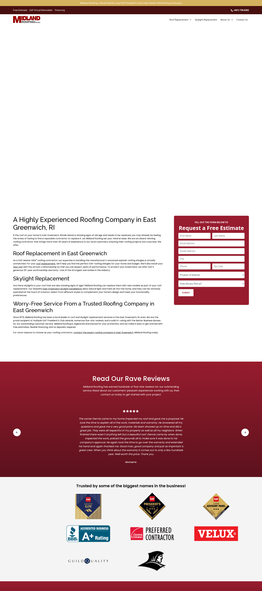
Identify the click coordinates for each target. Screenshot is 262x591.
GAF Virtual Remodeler (41, 10)
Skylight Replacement (206, 19)
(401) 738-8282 (241, 10)
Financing (60, 10)
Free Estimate (20, 10)
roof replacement (45, 263)
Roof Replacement (178, 19)
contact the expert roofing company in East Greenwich (103, 332)
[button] (180, 19)
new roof (18, 266)
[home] (26, 19)
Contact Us (242, 19)
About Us (225, 19)
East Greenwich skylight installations (62, 288)
